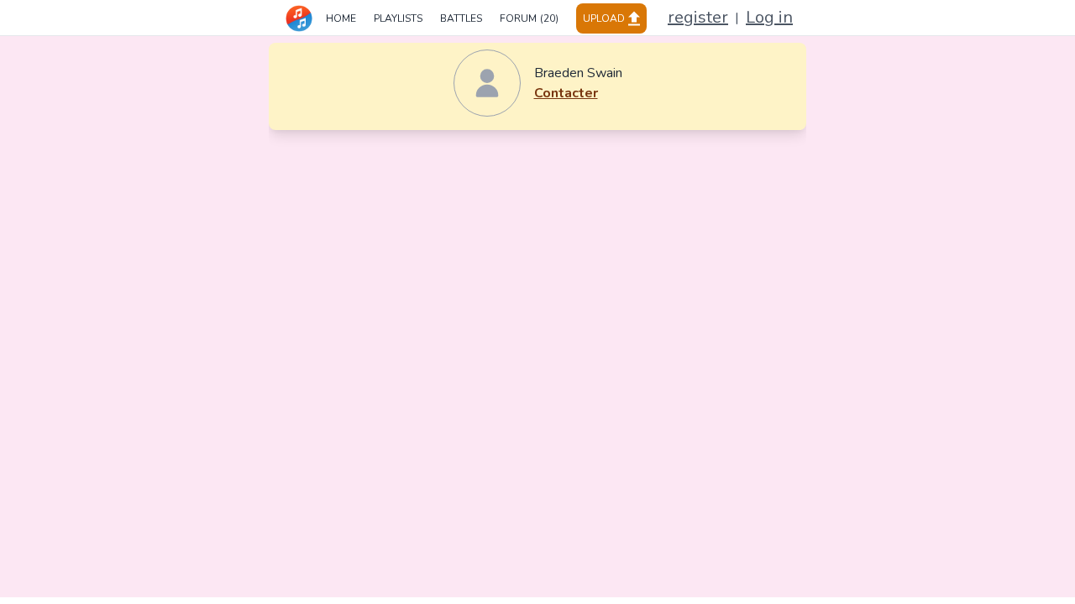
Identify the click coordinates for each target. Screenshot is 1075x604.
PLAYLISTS (398, 18)
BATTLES (461, 18)
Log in (769, 17)
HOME (341, 18)
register (698, 17)
